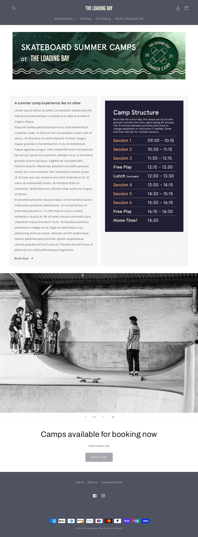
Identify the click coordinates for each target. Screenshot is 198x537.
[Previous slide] (85, 417)
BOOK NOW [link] (99, 457)
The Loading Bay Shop (93, 528)
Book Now (22, 258)
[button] (14, 8)
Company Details (111, 482)
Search (80, 482)
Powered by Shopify (113, 528)
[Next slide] (102, 417)
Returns (92, 482)
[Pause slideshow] (112, 417)
